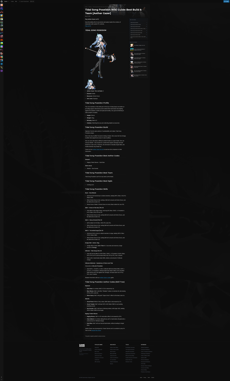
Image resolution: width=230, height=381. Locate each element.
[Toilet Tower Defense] (1, 60)
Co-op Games (113, 359)
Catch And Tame (98, 355)
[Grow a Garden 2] (1, 46)
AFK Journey (97, 361)
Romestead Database (145, 361)
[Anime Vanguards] (1, 8)
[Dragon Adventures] (1, 26)
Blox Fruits (97, 351)
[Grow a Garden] (1, 43)
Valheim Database (145, 347)
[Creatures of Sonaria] (1, 22)
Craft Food (97, 359)
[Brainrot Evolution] (1, 15)
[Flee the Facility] (1, 32)
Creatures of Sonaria (99, 357)
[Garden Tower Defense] (1, 39)
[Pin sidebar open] (1, 377)
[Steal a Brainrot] (1, 57)
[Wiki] (1, 71)
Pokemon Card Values (145, 371)
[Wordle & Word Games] (1, 67)
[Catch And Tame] (1, 19)
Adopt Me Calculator (130, 351)
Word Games (112, 351)
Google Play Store (96, 330)
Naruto (111, 363)
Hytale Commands (114, 361)
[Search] (1, 380)
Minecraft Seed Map (130, 355)
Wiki (16, 1)
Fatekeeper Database (145, 353)
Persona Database (145, 359)
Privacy (145, 377)
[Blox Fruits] (1, 12)
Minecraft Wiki (113, 353)
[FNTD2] (1, 36)
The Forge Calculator (130, 349)
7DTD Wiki (143, 363)
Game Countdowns (114, 357)
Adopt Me (97, 347)
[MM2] (1, 50)
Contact (152, 377)
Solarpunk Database (145, 349)
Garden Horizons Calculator (131, 357)
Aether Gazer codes (105, 277)
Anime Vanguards (98, 349)
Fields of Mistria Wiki (145, 355)
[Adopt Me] (1, 5)
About (141, 377)
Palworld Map (144, 369)
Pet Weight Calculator (130, 347)
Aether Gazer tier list (98, 149)
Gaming (90, 6)
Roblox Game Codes (114, 349)
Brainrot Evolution (98, 353)
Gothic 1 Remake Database (146, 351)
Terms (149, 377)
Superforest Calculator (130, 353)
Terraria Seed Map (145, 367)
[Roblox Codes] (1, 64)
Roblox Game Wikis (114, 347)
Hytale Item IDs (113, 355)
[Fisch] (1, 29)
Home (86, 6)
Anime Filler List (129, 359)
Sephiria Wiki (144, 357)
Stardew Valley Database (146, 365)
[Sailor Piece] (1, 53)
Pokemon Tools (129, 361)
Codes (12, 1)
